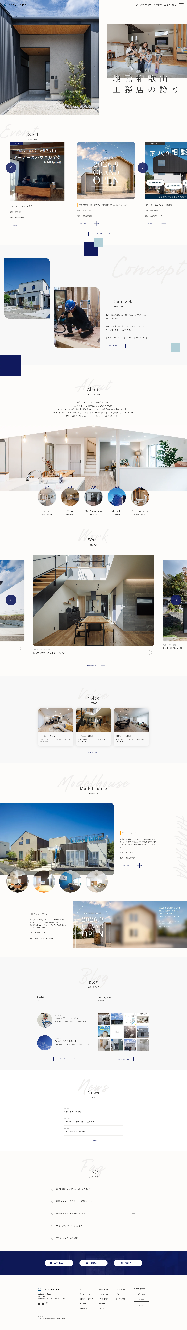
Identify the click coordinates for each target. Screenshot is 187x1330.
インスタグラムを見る (123, 1059)
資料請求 (159, 5)
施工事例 (83, 1303)
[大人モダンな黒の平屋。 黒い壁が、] (117, 1019)
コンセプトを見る (113, 345)
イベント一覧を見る (96, 233)
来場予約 (128, 1263)
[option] (43, 184)
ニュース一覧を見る (92, 1140)
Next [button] (143, 167)
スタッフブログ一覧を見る (63, 1058)
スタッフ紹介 (120, 1289)
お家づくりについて (87, 1299)
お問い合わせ (171, 5)
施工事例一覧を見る (92, 665)
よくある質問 (120, 1299)
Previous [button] (11, 167)
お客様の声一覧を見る (93, 752)
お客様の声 (83, 1308)
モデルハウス (103, 1294)
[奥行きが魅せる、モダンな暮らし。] (143, 1032)
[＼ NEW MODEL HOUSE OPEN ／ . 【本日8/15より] (130, 1019)
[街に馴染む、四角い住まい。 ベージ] (130, 1045)
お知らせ (119, 1294)
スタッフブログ (104, 1308)
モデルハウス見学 (145, 5)
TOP (81, 1289)
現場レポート (103, 1289)
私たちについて (85, 1294)
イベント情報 (103, 1299)
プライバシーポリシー (43, 1316)
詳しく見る (126, 865)
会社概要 (102, 1303)
